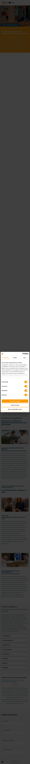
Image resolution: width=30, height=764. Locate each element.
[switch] (26, 386)
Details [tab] (15, 357)
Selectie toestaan (15, 405)
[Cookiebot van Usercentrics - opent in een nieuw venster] (22, 354)
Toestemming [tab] (5, 357)
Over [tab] (24, 357)
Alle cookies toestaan (15, 401)
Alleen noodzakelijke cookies (15, 409)
